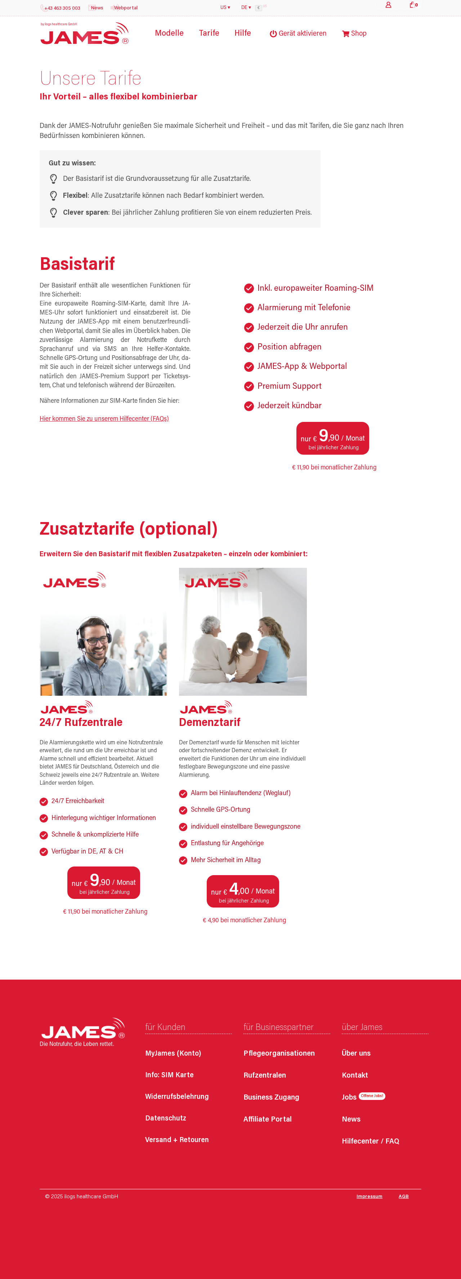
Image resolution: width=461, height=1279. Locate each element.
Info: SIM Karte (169, 1075)
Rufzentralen (264, 1076)
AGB (404, 1196)
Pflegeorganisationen (279, 1054)
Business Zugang (271, 1098)
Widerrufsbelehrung (177, 1097)
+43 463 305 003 (62, 8)
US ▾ (225, 7)
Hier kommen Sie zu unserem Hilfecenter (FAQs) (104, 419)
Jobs (349, 1098)
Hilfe (242, 34)
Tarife (209, 34)
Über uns (356, 1054)
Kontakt (355, 1076)
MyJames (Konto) (173, 1053)
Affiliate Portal (267, 1120)
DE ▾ (246, 7)
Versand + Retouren (177, 1140)
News (351, 1120)
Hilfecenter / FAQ (370, 1142)
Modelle (169, 34)
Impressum (369, 1196)
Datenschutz (165, 1118)
